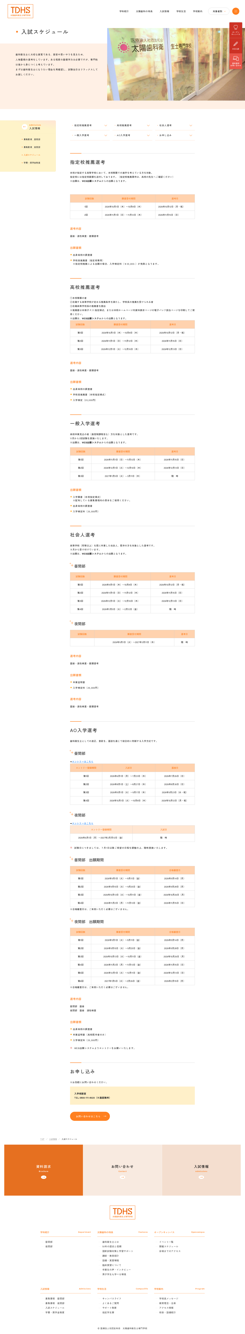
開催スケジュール (168, 1246)
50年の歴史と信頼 (112, 1246)
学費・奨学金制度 (32, 162)
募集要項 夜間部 (32, 147)
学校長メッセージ (168, 1298)
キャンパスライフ (111, 1298)
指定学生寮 (108, 1312)
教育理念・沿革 (167, 1303)
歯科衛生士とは (110, 1241)
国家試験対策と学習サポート (117, 1251)
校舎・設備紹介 (167, 1312)
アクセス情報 (166, 1307)
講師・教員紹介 (110, 1255)
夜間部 (48, 1246)
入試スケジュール (32, 155)
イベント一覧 (166, 1241)
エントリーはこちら (82, 761)
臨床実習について (111, 1265)
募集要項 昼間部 (32, 139)
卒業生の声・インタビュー (116, 1269)
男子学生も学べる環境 (114, 1274)
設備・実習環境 (110, 1260)
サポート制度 (109, 1307)
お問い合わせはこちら (88, 1116)
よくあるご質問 (110, 1303)
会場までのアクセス (170, 1251)
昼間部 (48, 1241)
